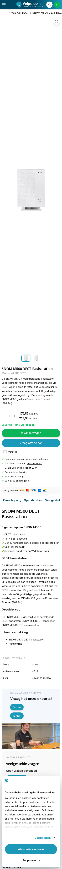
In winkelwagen (31, 433)
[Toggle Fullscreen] (56, 21)
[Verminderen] (4, 415)
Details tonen (43, 837)
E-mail (16, 715)
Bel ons (17, 707)
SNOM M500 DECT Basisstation (47, 12)
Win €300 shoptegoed (17, 480)
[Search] (49, 5)
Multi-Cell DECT (20, 12)
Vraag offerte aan (31, 443)
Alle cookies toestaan (31, 849)
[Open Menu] (3, 4)
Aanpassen (29, 860)
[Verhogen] (14, 415)
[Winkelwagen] (57, 5)
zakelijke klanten (40, 459)
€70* (34, 467)
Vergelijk (12, 451)
